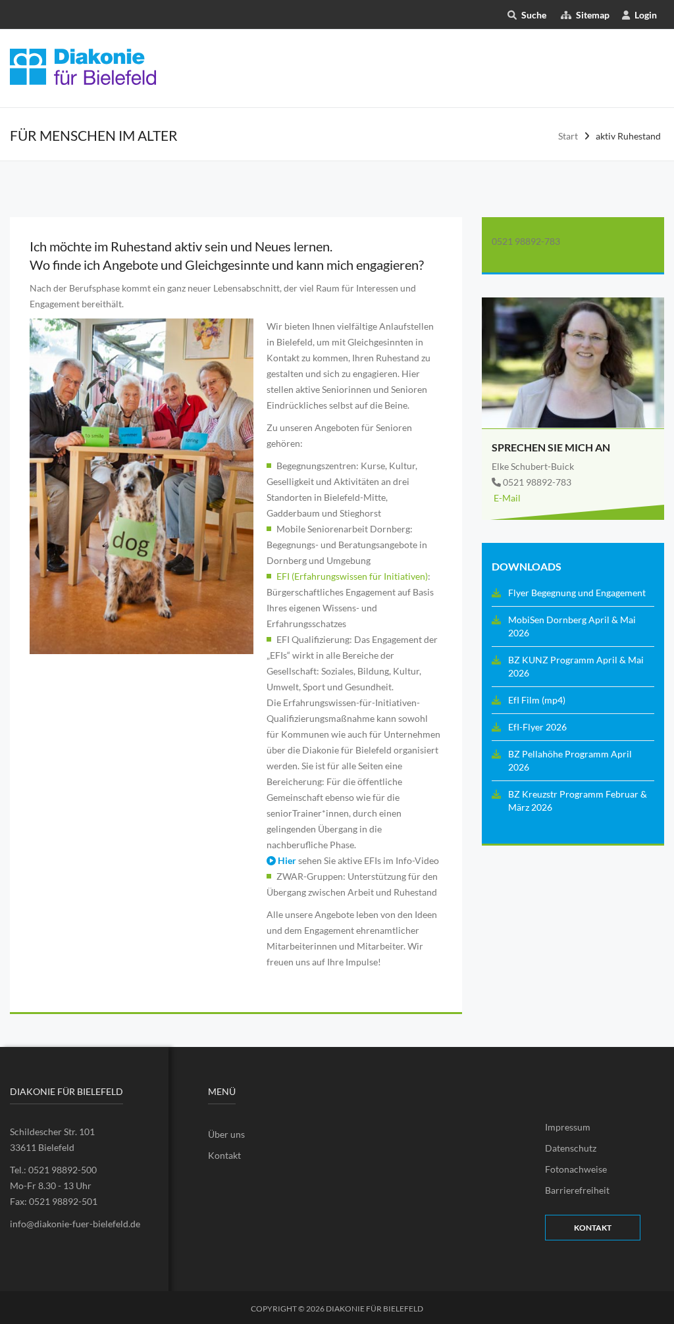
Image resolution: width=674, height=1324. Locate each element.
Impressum (567, 1127)
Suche (533, 14)
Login (646, 14)
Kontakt (224, 1155)
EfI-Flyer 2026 (537, 726)
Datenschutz (570, 1148)
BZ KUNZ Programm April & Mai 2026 (576, 666)
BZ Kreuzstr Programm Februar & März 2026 (577, 800)
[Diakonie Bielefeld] (83, 65)
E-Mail (506, 497)
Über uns (226, 1134)
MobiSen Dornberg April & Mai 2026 (572, 626)
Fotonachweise (576, 1169)
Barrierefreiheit (577, 1190)
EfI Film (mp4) (536, 699)
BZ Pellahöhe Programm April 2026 (570, 760)
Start (568, 135)
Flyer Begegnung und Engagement (577, 592)
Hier (286, 860)
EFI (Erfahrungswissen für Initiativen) (352, 576)
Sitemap (592, 14)
